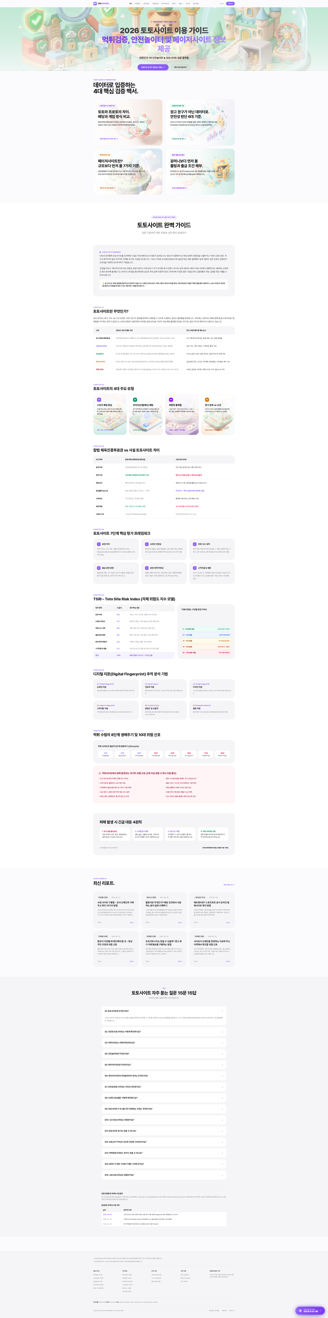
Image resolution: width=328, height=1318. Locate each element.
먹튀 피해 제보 (185, 1275)
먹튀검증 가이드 (97, 1275)
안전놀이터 (155, 3)
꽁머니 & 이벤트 (126, 1288)
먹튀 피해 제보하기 (180, 67)
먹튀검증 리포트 (126, 1278)
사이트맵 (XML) (127, 1291)
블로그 (181, 3)
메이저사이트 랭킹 (98, 1285)
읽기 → (132, 923)
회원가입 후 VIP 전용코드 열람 (151, 67)
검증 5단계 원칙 (156, 1281)
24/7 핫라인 (184, 1281)
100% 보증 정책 (156, 1278)
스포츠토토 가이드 (98, 1278)
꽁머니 (174, 3)
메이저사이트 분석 (127, 1281)
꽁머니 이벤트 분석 (98, 1288)
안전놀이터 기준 (97, 1281)
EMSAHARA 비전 (156, 1275)
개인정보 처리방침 (214, 1310)
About (188, 3)
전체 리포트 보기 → (229, 885)
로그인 (222, 3)
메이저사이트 (165, 3)
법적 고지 (232, 1310)
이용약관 (224, 1310)
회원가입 (230, 3)
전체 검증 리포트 (127, 1275)
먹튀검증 (137, 3)
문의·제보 (195, 3)
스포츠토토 (146, 3)
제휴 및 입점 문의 (186, 1278)
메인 (130, 3)
